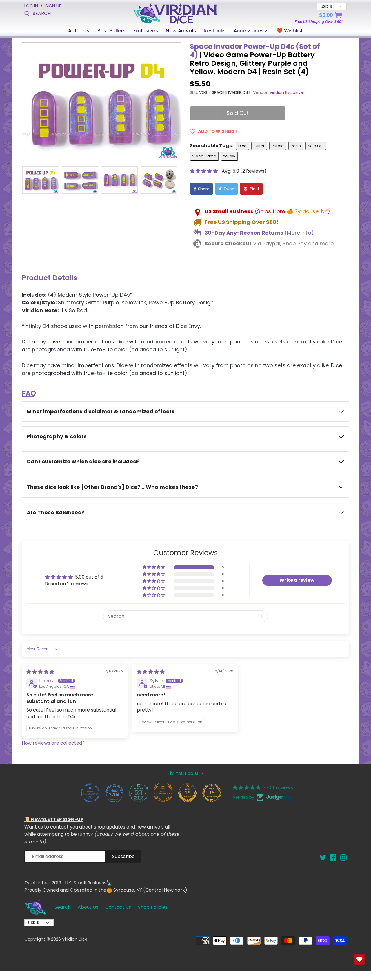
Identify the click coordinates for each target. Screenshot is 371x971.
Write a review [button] (296, 580)
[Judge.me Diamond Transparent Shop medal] (90, 792)
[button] (204, 171)
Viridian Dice (75, 939)
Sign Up (53, 6)
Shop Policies (153, 907)
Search (62, 907)
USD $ (33, 922)
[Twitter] (323, 857)
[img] (40, 671)
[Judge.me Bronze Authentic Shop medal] (163, 792)
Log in (31, 6)
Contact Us (118, 907)
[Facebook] (333, 857)
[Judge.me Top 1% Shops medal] (187, 792)
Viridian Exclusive (286, 92)
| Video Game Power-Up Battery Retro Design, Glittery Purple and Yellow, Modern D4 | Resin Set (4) (255, 59)
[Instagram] (343, 857)
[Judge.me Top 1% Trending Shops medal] (211, 792)
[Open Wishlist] (359, 959)
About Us (88, 907)
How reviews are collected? (53, 743)
